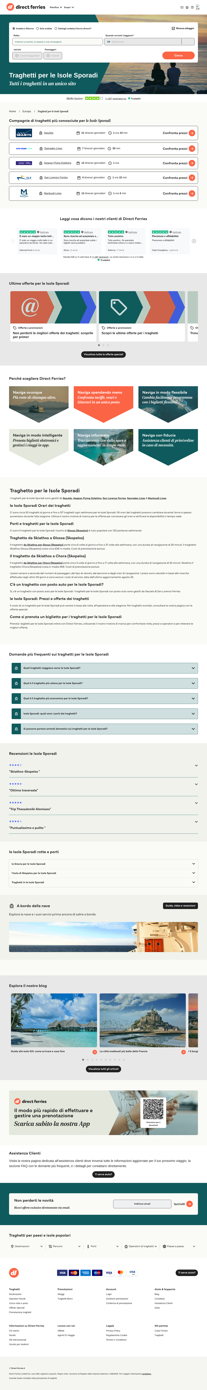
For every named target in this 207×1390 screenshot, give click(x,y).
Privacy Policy (113, 1330)
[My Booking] (182, 7)
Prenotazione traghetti (20, 1312)
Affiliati (61, 1330)
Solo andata (46, 28)
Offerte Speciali (16, 1307)
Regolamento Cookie (116, 1335)
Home (12, 111)
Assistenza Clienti (164, 1303)
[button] (105, 668)
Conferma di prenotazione (119, 1303)
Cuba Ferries (161, 1330)
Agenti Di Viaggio (66, 1335)
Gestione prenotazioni (117, 1298)
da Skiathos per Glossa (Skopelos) (43, 545)
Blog (157, 1294)
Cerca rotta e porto (18, 1303)
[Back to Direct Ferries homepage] (25, 7)
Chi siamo (14, 1330)
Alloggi (61, 1294)
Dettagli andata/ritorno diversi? (74, 28)
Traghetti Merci (65, 1298)
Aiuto (157, 1307)
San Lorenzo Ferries (114, 498)
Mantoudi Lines (157, 498)
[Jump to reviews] (103, 98)
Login (109, 1294)
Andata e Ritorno (25, 28)
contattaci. (147, 1374)
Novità (12, 1335)
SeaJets (67, 498)
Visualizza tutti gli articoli (103, 1069)
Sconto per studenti (19, 1344)
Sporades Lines (136, 498)
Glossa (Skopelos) (77, 530)
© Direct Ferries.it (17, 1368)
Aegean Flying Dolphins (87, 498)
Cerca (178, 55)
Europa (27, 111)
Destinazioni (15, 1294)
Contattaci (160, 1298)
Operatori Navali (17, 1298)
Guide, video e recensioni (180, 905)
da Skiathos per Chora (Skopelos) (43, 563)
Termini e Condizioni (116, 1339)
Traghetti (159, 1335)
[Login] (187, 7)
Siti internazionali (17, 1339)
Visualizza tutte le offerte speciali (103, 354)
